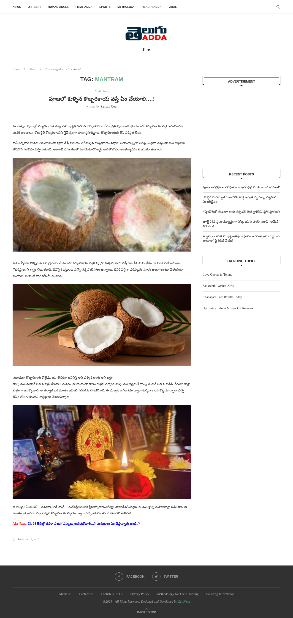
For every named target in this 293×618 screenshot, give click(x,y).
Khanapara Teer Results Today (222, 297)
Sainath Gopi (108, 106)
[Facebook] (143, 50)
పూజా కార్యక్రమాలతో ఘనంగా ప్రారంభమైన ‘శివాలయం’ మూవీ (241, 187)
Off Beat (34, 6)
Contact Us (86, 594)
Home (16, 69)
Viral (172, 6)
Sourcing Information (220, 594)
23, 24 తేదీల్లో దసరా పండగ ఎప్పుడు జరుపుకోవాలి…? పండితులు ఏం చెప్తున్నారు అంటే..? (84, 523)
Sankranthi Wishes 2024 (218, 286)
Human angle (58, 6)
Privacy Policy (139, 594)
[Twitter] (148, 50)
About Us (65, 594)
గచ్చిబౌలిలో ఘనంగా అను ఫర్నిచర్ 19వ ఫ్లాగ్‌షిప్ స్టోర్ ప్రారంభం (241, 211)
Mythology (126, 6)
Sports (105, 6)
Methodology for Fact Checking (177, 594)
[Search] (278, 7)
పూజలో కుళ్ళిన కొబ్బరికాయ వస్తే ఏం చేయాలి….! (102, 99)
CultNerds (184, 601)
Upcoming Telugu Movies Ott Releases (228, 308)
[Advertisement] (241, 124)
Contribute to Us (111, 594)
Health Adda (152, 6)
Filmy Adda (84, 6)
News (17, 6)
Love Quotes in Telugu (217, 274)
